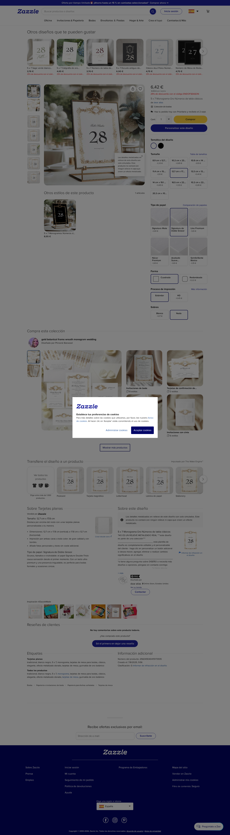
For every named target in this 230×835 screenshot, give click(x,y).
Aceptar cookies (142, 430)
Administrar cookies (116, 430)
